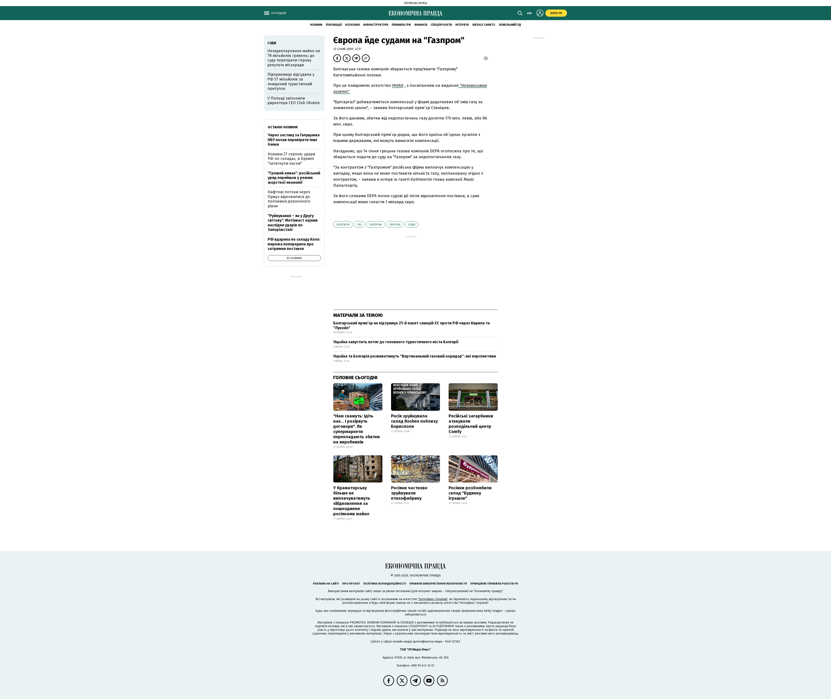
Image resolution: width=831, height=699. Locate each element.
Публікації (334, 25)
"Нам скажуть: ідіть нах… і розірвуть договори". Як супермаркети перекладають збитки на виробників (356, 429)
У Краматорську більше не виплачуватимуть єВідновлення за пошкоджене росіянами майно (351, 500)
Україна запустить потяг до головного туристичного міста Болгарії (395, 342)
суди (411, 224)
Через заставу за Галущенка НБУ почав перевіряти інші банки (294, 140)
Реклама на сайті (326, 583)
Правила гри (401, 25)
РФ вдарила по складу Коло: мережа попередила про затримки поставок (294, 244)
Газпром (375, 224)
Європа (395, 224)
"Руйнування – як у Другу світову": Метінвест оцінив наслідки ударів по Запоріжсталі (293, 222)
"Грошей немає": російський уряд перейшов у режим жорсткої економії (294, 178)
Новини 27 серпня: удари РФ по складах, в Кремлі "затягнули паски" (291, 159)
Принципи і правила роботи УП (494, 583)
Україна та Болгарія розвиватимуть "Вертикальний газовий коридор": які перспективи (414, 356)
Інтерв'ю (462, 25)
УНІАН (397, 85)
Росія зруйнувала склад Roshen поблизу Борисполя (414, 421)
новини (316, 25)
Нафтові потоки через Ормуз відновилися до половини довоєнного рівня (289, 199)
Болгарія (343, 224)
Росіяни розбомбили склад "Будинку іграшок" (470, 493)
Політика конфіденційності (384, 583)
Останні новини (283, 127)
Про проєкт (351, 583)
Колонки (352, 25)
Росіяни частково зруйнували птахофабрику (409, 493)
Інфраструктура (375, 25)
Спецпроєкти (441, 25)
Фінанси (420, 25)
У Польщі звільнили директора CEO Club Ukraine (293, 100)
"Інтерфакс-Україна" (433, 599)
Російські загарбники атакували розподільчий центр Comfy (471, 423)
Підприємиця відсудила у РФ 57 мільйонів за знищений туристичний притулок (290, 81)
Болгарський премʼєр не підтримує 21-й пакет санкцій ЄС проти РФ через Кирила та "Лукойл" (411, 325)
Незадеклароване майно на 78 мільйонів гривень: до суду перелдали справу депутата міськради (293, 57)
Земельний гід (510, 25)
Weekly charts (483, 25)
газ (359, 224)
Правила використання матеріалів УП (438, 583)
